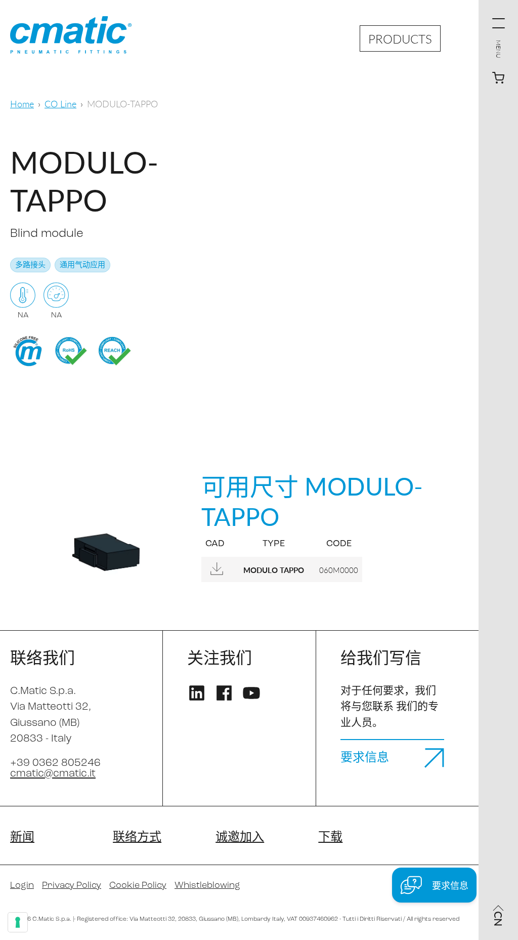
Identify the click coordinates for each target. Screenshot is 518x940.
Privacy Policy (71, 885)
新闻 (22, 838)
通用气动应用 (82, 265)
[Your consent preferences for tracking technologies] (17, 922)
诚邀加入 (239, 838)
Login (22, 885)
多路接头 (30, 265)
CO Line (60, 103)
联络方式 (137, 838)
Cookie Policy (137, 885)
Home (22, 103)
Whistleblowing (207, 885)
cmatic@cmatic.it (53, 773)
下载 (330, 838)
